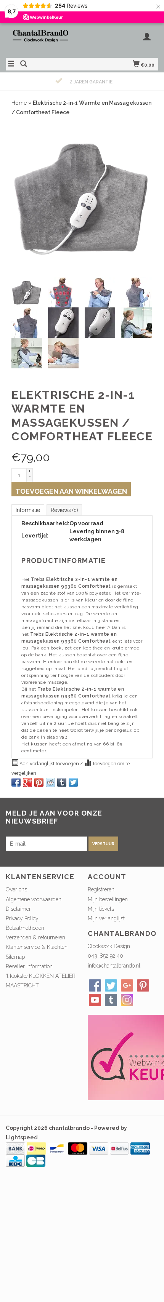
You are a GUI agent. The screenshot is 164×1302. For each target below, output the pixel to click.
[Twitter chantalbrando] (111, 985)
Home (19, 103)
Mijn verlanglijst (106, 918)
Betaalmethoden (25, 928)
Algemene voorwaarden (33, 899)
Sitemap (15, 957)
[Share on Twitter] (73, 782)
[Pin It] (38, 782)
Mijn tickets (101, 909)
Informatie (28, 510)
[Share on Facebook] (16, 782)
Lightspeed (22, 1137)
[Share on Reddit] (50, 782)
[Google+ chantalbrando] (127, 985)
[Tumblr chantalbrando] (111, 1000)
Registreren (101, 889)
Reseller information (29, 966)
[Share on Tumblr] (61, 782)
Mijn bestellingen (108, 899)
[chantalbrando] (43, 39)
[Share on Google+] (27, 782)
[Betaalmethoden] (15, 1148)
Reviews (64, 510)
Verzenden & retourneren (35, 937)
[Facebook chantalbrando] (95, 985)
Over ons (16, 889)
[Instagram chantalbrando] (127, 1000)
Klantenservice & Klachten (37, 947)
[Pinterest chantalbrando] (143, 985)
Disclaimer (18, 909)
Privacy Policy (22, 918)
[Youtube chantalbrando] (95, 1000)
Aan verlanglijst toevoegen (49, 763)
